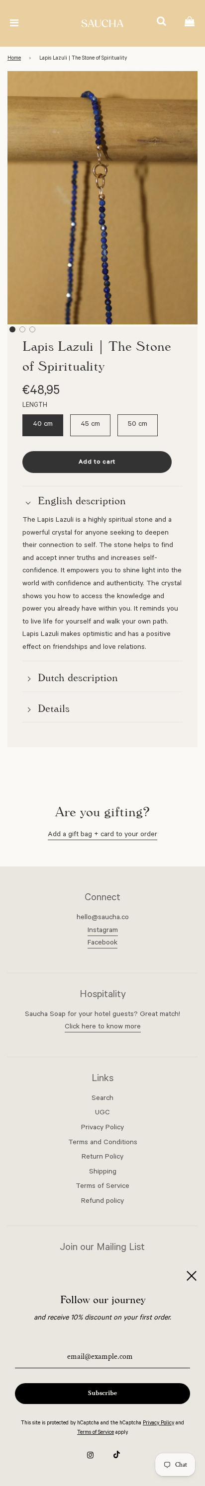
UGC (102, 1113)
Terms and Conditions (102, 1143)
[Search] (161, 23)
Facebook (102, 943)
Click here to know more (103, 1027)
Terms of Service (102, 1187)
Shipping (102, 1172)
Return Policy (102, 1158)
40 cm (43, 425)
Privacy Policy (102, 1128)
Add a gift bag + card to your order (102, 835)
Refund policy (102, 1202)
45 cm (90, 425)
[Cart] (190, 23)
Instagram (103, 931)
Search (102, 1099)
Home (14, 59)
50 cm (137, 425)
